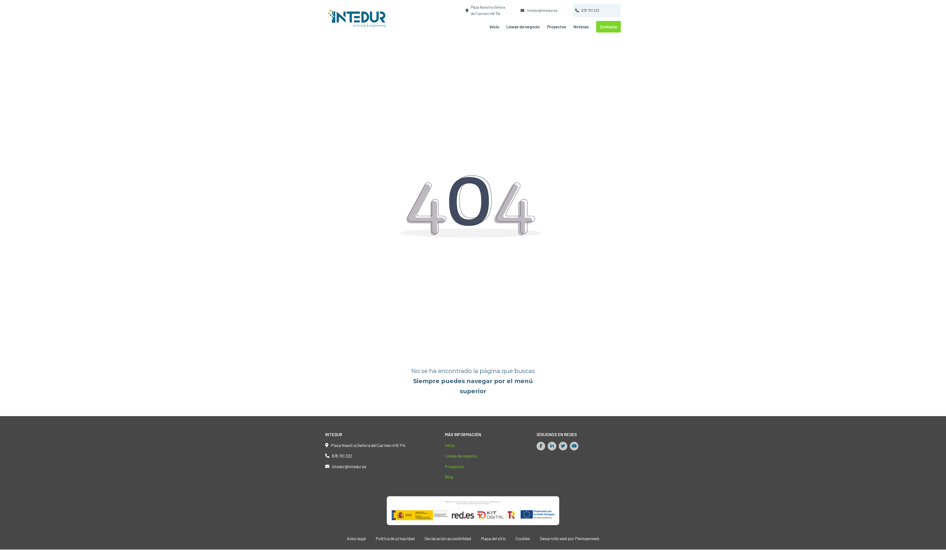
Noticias (581, 26)
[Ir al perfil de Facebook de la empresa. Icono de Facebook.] (541, 446)
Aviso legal (356, 538)
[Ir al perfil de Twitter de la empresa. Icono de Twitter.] (563, 446)
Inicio (494, 26)
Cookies (523, 538)
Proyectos (556, 26)
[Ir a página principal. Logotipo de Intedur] (358, 18)
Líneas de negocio (523, 26)
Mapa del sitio (493, 538)
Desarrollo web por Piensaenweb (569, 538)
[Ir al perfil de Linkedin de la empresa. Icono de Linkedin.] (552, 446)
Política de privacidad (395, 538)
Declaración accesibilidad (447, 538)
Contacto (608, 26)
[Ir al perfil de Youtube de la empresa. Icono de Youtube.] (574, 446)
